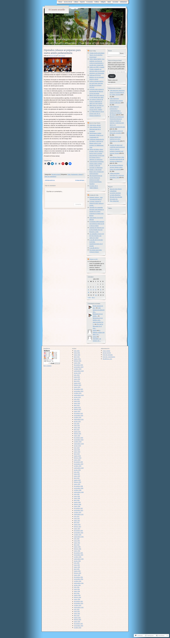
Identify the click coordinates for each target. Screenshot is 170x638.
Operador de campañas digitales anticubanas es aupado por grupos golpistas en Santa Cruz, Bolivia (96, 211)
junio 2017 (77, 518)
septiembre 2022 (79, 395)
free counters (47, 366)
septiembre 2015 (79, 559)
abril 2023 (77, 381)
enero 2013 (77, 621)
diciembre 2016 (78, 530)
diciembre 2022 (78, 389)
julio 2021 (76, 423)
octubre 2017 (77, 512)
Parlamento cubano (76, 174)
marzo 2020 (77, 456)
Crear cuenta (106, 351)
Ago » (93, 297)
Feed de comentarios (109, 357)
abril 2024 (77, 357)
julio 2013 (76, 609)
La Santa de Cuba (93, 195)
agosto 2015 (77, 561)
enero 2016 (77, 551)
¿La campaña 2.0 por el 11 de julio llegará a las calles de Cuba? (96, 236)
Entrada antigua (49, 180)
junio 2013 (77, 611)
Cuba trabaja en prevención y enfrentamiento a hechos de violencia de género (116, 111)
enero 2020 (77, 460)
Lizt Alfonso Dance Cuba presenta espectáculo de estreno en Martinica (117, 159)
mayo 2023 (77, 379)
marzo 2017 (77, 524)
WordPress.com (107, 359)
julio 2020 (77, 448)
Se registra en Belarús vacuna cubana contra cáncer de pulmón (116, 167)
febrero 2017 (77, 526)
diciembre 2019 (78, 462)
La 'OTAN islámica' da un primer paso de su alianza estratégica (96, 113)
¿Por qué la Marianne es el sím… (98, 326)
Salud (109, 2)
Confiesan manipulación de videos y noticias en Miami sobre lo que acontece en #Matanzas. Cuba (96, 143)
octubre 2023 (77, 369)
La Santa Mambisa (115, 195)
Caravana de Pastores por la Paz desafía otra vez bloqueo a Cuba (96, 230)
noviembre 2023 (78, 367)
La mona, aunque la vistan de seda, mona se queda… (96, 203)
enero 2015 (77, 575)
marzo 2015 (77, 571)
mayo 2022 (77, 403)
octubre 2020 (77, 441)
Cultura (76, 2)
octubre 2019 (77, 466)
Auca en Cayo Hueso (116, 189)
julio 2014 (76, 587)
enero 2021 (77, 435)
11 (88, 289)
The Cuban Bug (114, 201)
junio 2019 (77, 474)
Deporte (82, 2)
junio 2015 (77, 565)
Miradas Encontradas (116, 197)
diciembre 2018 (78, 486)
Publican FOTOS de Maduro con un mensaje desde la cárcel (96, 77)
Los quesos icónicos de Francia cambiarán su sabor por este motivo (96, 101)
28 (96, 295)
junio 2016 (77, 541)
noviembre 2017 (78, 510)
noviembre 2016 (78, 532)
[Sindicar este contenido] (88, 51)
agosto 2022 (77, 397)
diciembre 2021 (78, 413)
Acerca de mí (68, 2)
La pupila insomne (115, 193)
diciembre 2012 (78, 623)
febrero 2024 (77, 361)
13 (93, 289)
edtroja (95, 330)
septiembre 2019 (79, 468)
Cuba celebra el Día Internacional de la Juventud (95, 129)
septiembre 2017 (78, 514)
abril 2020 (77, 454)
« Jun (89, 297)
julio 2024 (77, 351)
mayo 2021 (77, 427)
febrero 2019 (77, 482)
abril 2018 (77, 500)
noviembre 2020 (78, 440)
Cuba (68, 174)
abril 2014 (76, 593)
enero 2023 (77, 387)
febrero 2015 (77, 573)
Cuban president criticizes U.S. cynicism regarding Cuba (117, 175)
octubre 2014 (77, 581)
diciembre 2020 (78, 437)
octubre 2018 (77, 490)
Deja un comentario (50, 176)
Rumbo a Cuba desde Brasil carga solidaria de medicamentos (96, 172)
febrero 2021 (77, 433)
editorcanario (61, 55)
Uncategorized (56, 174)
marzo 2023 (77, 383)
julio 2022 (77, 399)
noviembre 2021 (78, 415)
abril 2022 (77, 405)
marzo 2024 (77, 359)
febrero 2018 (77, 504)
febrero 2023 (77, 385)
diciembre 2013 (78, 601)
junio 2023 (77, 377)
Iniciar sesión (107, 353)
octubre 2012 (77, 627)
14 (95, 289)
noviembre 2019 (78, 464)
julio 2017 (76, 516)
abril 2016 (77, 545)
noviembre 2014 (78, 579)
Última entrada (80, 180)
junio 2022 (77, 401)
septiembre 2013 (78, 607)
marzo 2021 (77, 431)
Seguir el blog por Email (115, 60)
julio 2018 (76, 494)
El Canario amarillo (57, 9)
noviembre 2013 (78, 603)
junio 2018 (77, 496)
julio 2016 (76, 538)
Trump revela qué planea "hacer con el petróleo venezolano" (96, 55)
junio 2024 (77, 353)
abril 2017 (76, 522)
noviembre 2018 (78, 488)
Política (96, 2)
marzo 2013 (77, 617)
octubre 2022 (77, 393)
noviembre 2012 (78, 625)
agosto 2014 (77, 585)
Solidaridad (123, 2)
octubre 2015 (77, 557)
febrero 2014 (77, 597)
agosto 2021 (77, 421)
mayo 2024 (77, 355)
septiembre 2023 (79, 371)
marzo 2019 (77, 480)
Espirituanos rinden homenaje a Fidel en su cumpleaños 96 (96, 135)
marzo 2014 (77, 595)
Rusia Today (92, 51)
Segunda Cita (113, 199)
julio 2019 (76, 472)
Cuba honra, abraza (95, 125)
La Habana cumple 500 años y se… (98, 332)
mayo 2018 (77, 498)
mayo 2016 (77, 543)
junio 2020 (77, 450)
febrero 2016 (77, 549)
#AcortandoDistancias (95, 176)
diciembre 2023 (78, 365)
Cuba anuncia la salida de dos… (98, 310)
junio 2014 (77, 589)
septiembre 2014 (78, 583)
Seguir (112, 76)
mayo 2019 (77, 476)
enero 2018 (77, 506)
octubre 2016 (77, 534)
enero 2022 (77, 411)
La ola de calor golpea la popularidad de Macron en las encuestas (96, 91)
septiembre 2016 (79, 537)
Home (60, 2)
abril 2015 (77, 569)
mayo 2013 (77, 613)
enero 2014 (77, 599)
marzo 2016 (77, 547)
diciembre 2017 (78, 508)
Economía (90, 2)
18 (88, 292)
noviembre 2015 (78, 555)
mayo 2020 (77, 452)
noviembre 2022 (78, 391)
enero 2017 (77, 528)
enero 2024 (77, 363)
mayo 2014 (77, 591)
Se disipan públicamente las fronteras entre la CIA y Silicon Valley (96, 224)
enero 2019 (77, 484)
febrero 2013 (77, 619)
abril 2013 (76, 615)
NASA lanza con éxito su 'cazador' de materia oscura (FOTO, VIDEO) (96, 107)
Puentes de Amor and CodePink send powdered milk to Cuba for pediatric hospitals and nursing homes (117, 149)
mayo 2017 (77, 520)
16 (100, 289)
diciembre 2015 (78, 553)
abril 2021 (76, 429)
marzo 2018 (77, 502)
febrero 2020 (77, 458)
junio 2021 (77, 425)
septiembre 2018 (79, 492)
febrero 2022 (77, 409)
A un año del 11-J (94, 248)
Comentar (78, 204)
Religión (103, 2)
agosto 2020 (77, 446)
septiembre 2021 (78, 419)
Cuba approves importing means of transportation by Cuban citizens (117, 92)
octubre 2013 (77, 605)
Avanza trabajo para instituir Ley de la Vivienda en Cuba (115, 139)
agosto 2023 (77, 373)
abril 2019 (77, 478)
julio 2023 (77, 375)
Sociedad (115, 2)
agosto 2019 (77, 470)
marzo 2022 (77, 407)
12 (90, 289)
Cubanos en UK (93, 259)
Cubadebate (113, 191)
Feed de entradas (108, 355)
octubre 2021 (77, 417)
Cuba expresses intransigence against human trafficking (116, 100)
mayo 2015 (77, 567)
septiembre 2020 (79, 444)
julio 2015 (76, 563)
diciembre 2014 (78, 577)
